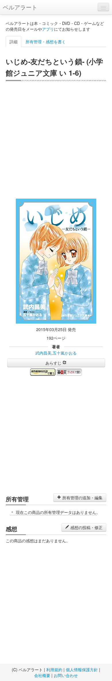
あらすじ (54, 363)
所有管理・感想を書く (46, 41)
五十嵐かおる (65, 353)
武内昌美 (43, 353)
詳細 (13, 41)
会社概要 (42, 675)
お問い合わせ (66, 675)
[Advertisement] (56, 140)
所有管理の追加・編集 (82, 497)
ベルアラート (20, 7)
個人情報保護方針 (82, 669)
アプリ (48, 29)
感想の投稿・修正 (86, 527)
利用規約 (54, 669)
